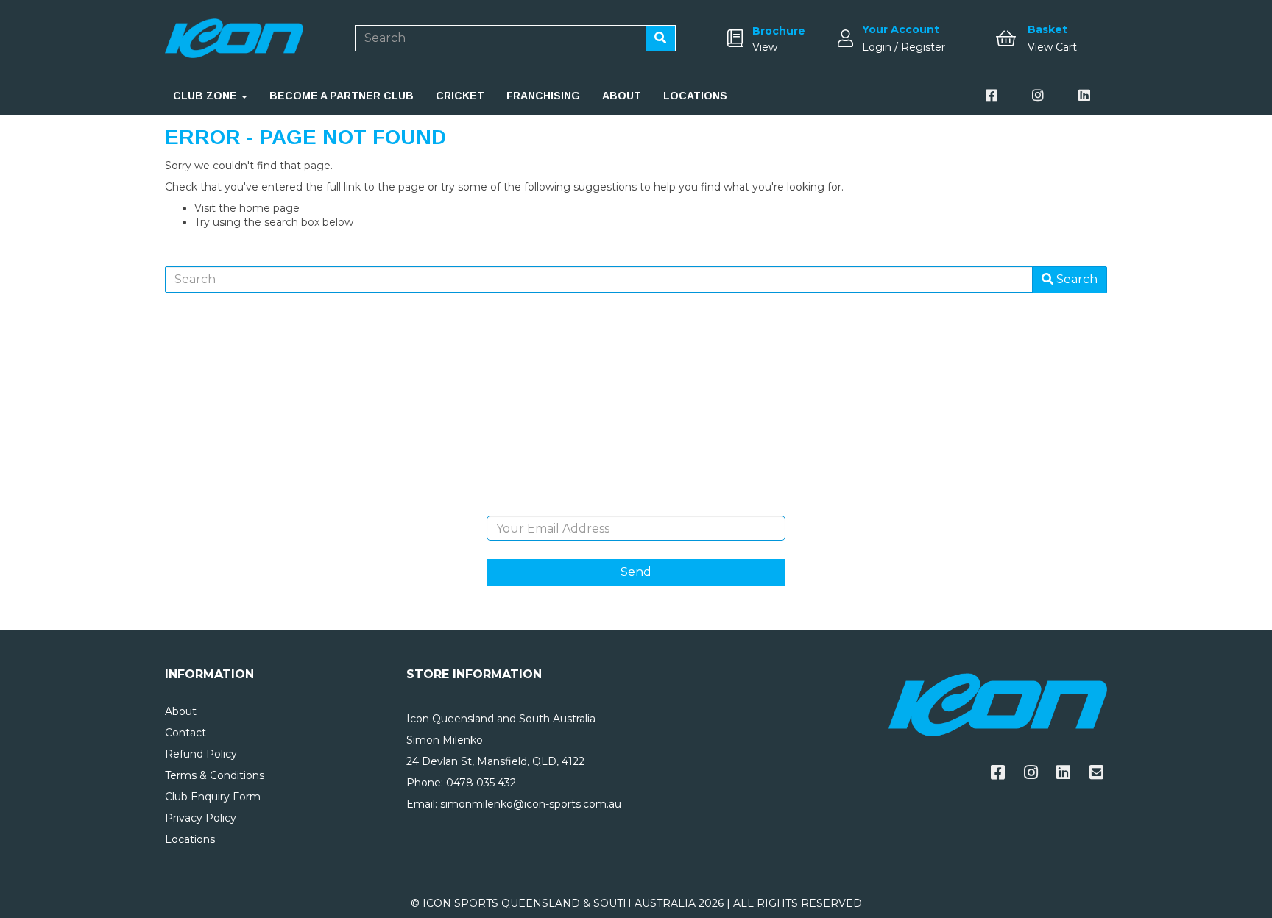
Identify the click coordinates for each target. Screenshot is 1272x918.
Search (1075, 279)
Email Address (635, 504)
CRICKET (460, 96)
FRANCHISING (543, 96)
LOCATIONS (695, 96)
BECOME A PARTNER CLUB (341, 96)
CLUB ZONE (206, 96)
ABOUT (621, 96)
